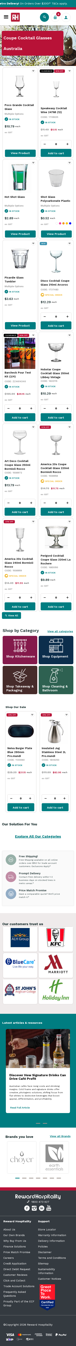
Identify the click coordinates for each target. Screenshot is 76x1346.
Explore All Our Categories (38, 836)
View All (13, 615)
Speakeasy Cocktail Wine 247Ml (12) (54, 110)
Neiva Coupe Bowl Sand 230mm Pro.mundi (54, 752)
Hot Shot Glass (15, 197)
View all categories (60, 631)
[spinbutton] (56, 144)
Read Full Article (20, 1107)
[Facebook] (27, 1208)
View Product (20, 153)
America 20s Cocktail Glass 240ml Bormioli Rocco (19, 562)
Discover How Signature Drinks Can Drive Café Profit (37, 1077)
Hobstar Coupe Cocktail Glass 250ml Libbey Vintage (55, 373)
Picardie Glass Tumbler (14, 279)
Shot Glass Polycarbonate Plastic (55, 198)
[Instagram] (34, 1208)
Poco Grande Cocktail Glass (19, 107)
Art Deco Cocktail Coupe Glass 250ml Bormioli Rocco (17, 464)
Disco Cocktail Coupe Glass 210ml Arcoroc (55, 282)
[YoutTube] (49, 1208)
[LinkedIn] (42, 1208)
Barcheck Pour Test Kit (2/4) (18, 374)
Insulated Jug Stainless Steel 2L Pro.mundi (19, 752)
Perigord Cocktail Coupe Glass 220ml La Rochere (56, 559)
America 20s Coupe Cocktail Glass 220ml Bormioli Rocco (55, 468)
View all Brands (60, 1136)
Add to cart (56, 153)
